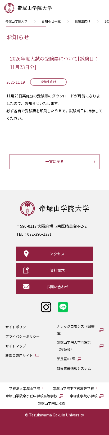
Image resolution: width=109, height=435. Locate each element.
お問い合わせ (57, 286)
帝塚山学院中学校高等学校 (73, 388)
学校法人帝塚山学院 (24, 388)
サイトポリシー (17, 326)
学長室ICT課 (66, 358)
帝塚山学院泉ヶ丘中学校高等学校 (31, 395)
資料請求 (57, 270)
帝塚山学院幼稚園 (51, 403)
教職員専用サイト (19, 355)
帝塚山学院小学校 (83, 395)
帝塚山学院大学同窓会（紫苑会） (74, 346)
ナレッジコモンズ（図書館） (75, 330)
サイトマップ (15, 345)
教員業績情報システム (74, 368)
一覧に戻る (54, 161)
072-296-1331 (39, 234)
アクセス (57, 253)
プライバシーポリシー (22, 336)
